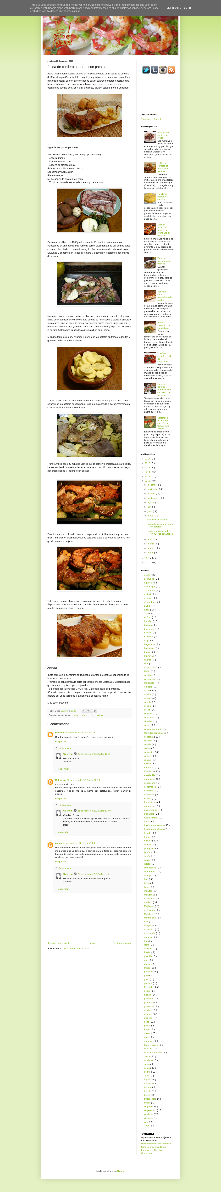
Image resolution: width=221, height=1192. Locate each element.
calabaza (149, 675)
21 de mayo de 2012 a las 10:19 (83, 780)
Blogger (121, 1171)
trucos (147, 1102)
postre (147, 1025)
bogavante (150, 644)
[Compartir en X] (91, 711)
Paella (147, 952)
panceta (148, 964)
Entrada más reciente (59, 943)
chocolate (149, 717)
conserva (149, 736)
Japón (147, 856)
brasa (147, 652)
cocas (147, 725)
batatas (148, 625)
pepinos (148, 983)
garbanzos (150, 806)
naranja (148, 937)
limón (147, 883)
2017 (148, 458)
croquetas (149, 752)
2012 (148, 481)
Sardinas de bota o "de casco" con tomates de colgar (163, 423)
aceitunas (149, 578)
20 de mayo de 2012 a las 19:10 (81, 732)
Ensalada (149, 771)
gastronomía (151, 810)
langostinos (150, 867)
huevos (148, 840)
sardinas (149, 1060)
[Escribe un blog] (87, 711)
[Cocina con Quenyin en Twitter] (146, 73)
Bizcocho (149, 636)
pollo (147, 1021)
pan (146, 960)
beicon (148, 632)
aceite (147, 575)
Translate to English (151, 119)
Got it (187, 8)
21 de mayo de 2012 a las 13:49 (94, 810)
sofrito (147, 1071)
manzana (149, 894)
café (146, 663)
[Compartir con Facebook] (95, 711)
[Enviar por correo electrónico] (84, 711)
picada (148, 994)
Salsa (147, 1056)
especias (149, 790)
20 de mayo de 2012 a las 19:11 (93, 754)
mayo (151, 515)
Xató (146, 1125)
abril (150, 539)
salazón (148, 1048)
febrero (152, 548)
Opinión (148, 948)
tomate (148, 1091)
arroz (147, 609)
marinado (149, 898)
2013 (148, 476)
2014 (148, 472)
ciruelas (148, 721)
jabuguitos (149, 848)
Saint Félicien (151, 1045)
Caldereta (149, 683)
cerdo (147, 709)
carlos (58, 843)
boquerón (149, 648)
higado (148, 833)
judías (147, 863)
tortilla (147, 1095)
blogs (147, 640)
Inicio (92, 943)
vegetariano (150, 1110)
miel (146, 921)
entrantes (149, 779)
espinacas (149, 794)
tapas (147, 1079)
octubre (152, 493)
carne (76, 715)
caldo (147, 690)
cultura (148, 756)
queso (147, 1033)
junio (150, 511)
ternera (148, 1087)
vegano (148, 1106)
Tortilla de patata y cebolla (162, 197)
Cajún (147, 671)
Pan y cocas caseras (157, 519)
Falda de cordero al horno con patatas (162, 167)
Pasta (147, 968)
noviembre (153, 489)
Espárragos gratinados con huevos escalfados (160, 532)
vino (146, 1122)
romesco (149, 1041)
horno (92, 715)
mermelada (150, 917)
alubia (147, 605)
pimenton (149, 1002)
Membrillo (149, 914)
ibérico (148, 844)
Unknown (60, 780)
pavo (147, 979)
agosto (151, 502)
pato (146, 975)
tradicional (149, 1098)
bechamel (149, 629)
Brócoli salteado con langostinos (164, 325)
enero (151, 552)
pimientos (149, 1006)
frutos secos (150, 802)
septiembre (154, 498)
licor (146, 879)
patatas (99, 715)
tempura (148, 1083)
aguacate (149, 582)
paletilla (148, 956)
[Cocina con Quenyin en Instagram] (163, 73)
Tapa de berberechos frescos (163, 261)
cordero (84, 715)
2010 (148, 562)
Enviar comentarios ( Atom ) (76, 948)
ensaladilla (150, 775)
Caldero (148, 686)
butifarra (148, 656)
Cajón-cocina (151, 667)
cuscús (148, 760)
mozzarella (150, 933)
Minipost (148, 925)
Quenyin (68, 754)
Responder (60, 741)
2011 (147, 558)
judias (147, 860)
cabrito (148, 659)
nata (146, 941)
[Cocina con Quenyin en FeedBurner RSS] (171, 73)
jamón (147, 852)
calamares (149, 679)
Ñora (147, 944)
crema (147, 748)
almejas (148, 598)
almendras (150, 602)
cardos (148, 694)
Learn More (174, 8)
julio (150, 506)
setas (147, 1068)
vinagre (148, 1118)
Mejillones (149, 906)
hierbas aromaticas (154, 825)
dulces (147, 763)
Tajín (147, 1075)
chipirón (148, 713)
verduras (149, 1114)
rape (146, 1037)
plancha (148, 1018)
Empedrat (149, 767)
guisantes (149, 813)
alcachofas (150, 590)
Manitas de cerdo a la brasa (163, 135)
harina (147, 821)
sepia (147, 1064)
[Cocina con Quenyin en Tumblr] (154, 73)
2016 (148, 463)
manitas (148, 891)
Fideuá (148, 798)
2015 (148, 467)
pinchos (148, 1010)
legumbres (150, 871)
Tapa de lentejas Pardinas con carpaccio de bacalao (164, 389)
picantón (149, 998)
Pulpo (147, 1029)
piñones (148, 1014)
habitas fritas (151, 817)
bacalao (148, 621)
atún (146, 613)
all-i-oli (147, 594)
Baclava (59, 732)
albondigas (150, 586)
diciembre (153, 484)
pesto (147, 991)
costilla (148, 744)
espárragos (150, 786)
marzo (151, 543)
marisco (148, 902)
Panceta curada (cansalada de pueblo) (164, 295)
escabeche (150, 783)
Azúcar (148, 617)
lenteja (148, 875)
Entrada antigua (122, 943)
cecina (147, 706)
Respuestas (65, 748)
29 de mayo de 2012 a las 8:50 (93, 874)
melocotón (149, 910)
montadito (149, 929)
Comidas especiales (154, 733)
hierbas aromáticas (154, 829)
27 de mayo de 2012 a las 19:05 (79, 843)
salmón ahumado (153, 1052)
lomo (147, 887)
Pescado (149, 987)
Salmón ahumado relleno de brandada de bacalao (164, 230)
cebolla (148, 702)
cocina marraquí (152, 729)
